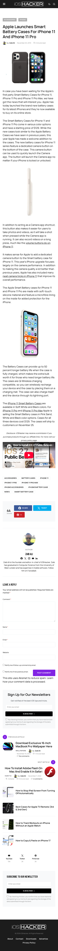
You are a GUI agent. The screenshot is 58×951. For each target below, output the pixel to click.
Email (5, 640)
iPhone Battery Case (38, 487)
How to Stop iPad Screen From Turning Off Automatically (35, 792)
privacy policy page (29, 440)
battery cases (28, 478)
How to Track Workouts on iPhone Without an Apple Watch (33, 824)
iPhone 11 (44, 478)
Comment (7, 599)
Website (6, 652)
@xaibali (32, 570)
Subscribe (28, 714)
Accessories (9, 20)
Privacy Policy (29, 942)
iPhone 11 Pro (10, 410)
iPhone (23, 20)
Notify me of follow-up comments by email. (20, 665)
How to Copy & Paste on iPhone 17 (33, 840)
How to (8, 776)
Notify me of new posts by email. (16, 672)
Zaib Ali (29, 554)
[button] (4, 4)
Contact (19, 938)
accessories (10, 478)
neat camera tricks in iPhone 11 (20, 276)
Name (5, 627)
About (10, 938)
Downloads (31, 938)
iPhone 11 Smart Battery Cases (25, 403)
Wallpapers (21, 751)
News (7, 492)
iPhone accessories (14, 487)
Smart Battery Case (23, 492)
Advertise (43, 938)
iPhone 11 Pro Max (33, 410)
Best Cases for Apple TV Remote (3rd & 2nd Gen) (35, 808)
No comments (24, 756)
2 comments (37, 779)
